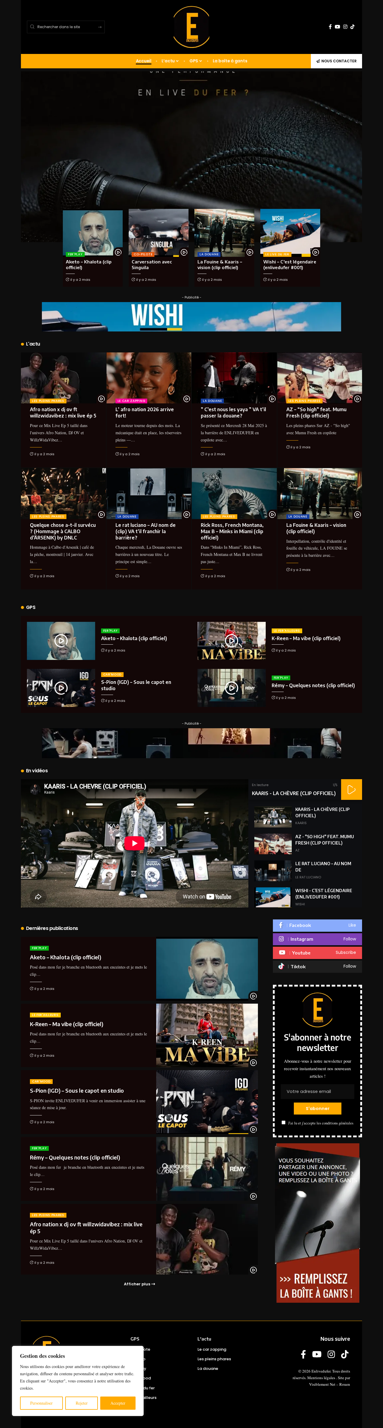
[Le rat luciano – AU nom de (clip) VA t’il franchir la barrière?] (149, 493)
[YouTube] (337, 27)
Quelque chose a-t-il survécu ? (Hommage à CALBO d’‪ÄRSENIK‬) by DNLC (63, 531)
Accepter (117, 1403)
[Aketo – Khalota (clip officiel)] (93, 233)
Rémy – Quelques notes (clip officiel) (313, 685)
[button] (351, 789)
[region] (78, 1381)
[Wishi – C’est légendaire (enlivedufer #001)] (290, 233)
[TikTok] (352, 27)
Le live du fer (277, 254)
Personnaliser (41, 1403)
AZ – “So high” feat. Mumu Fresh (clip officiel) (316, 412)
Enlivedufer (320, 1371)
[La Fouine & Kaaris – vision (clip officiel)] (224, 233)
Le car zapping (131, 401)
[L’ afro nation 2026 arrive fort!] (149, 377)
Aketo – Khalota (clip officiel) (134, 638)
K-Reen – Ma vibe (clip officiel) (306, 638)
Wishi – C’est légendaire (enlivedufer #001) (289, 264)
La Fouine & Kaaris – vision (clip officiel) (219, 264)
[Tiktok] (317, 966)
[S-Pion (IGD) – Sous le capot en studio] (61, 688)
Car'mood (112, 674)
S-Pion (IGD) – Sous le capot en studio (77, 1090)
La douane (209, 254)
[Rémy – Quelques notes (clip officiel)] (231, 688)
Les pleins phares (48, 401)
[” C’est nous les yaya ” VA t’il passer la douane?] (234, 377)
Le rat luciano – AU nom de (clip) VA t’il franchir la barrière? (145, 531)
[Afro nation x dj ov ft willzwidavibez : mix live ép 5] (63, 377)
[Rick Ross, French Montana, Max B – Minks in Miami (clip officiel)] (234, 493)
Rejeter (82, 1403)
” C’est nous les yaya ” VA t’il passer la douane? (233, 412)
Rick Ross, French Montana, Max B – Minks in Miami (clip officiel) (232, 531)
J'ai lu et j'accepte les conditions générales (320, 1123)
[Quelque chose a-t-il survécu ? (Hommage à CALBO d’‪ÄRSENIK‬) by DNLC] (63, 493)
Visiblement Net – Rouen (329, 1384)
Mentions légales (321, 1377)
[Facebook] (330, 27)
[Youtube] (317, 953)
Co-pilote (143, 254)
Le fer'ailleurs (287, 630)
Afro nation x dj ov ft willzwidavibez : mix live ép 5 (63, 412)
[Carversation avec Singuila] (159, 233)
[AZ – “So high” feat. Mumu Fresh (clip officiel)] (319, 377)
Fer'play (75, 254)
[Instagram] (345, 27)
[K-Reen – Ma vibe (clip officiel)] (231, 641)
